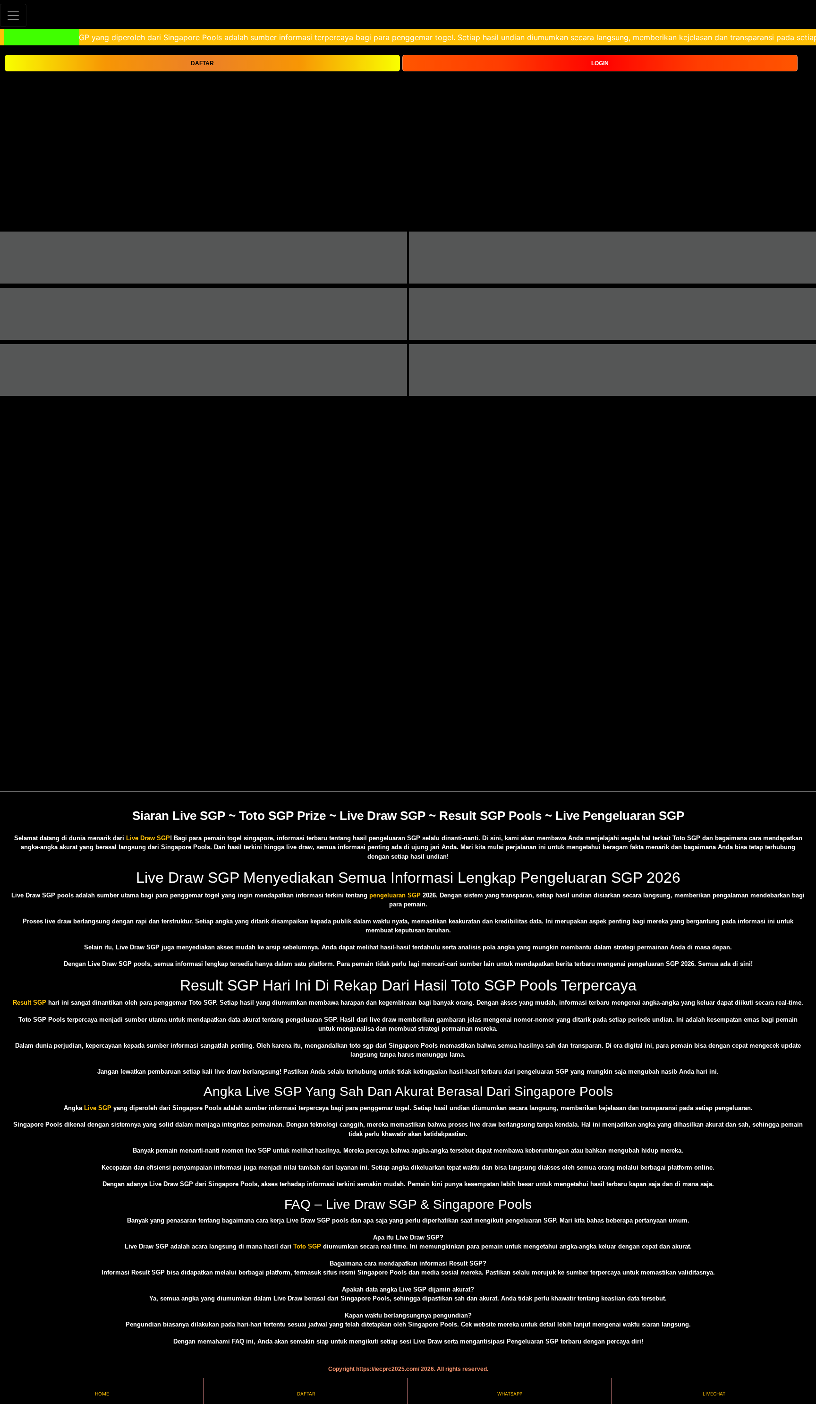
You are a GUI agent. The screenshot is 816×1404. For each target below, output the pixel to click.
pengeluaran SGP (395, 895)
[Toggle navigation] (13, 15)
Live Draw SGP (148, 838)
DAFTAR (202, 63)
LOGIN (600, 63)
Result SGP (29, 1002)
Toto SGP (307, 1246)
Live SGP (97, 1107)
